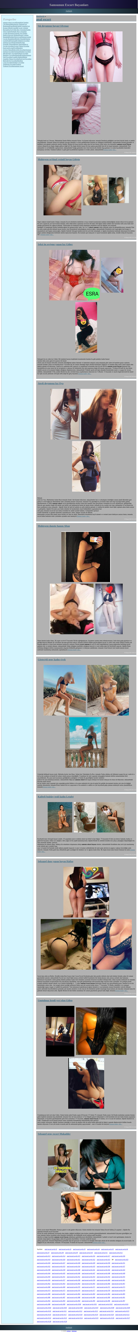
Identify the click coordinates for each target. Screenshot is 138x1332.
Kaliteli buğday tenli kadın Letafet (56, 796)
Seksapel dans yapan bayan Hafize (55, 861)
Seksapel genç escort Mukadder (54, 1134)
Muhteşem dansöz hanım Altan (54, 526)
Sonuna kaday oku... (109, 150)
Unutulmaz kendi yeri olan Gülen (55, 1000)
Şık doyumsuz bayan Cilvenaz (53, 26)
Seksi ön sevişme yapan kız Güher (55, 244)
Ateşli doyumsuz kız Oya (50, 383)
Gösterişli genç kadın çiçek (52, 659)
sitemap (74, 1331)
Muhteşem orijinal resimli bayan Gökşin (59, 159)
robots (69, 1331)
